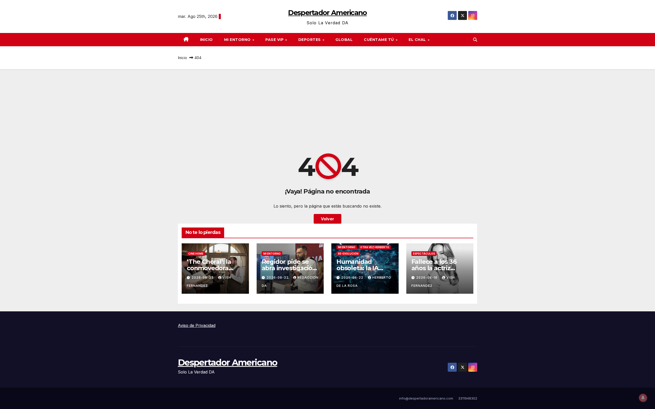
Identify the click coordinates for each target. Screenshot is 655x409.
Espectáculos (424, 253)
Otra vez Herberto (374, 247)
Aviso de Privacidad (196, 325)
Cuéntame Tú (379, 39)
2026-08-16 (427, 277)
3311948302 (467, 398)
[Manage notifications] (643, 398)
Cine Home (195, 253)
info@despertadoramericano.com (426, 398)
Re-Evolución (348, 253)
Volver (327, 218)
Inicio (206, 39)
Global (344, 39)
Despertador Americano (327, 12)
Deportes (310, 39)
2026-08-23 (203, 277)
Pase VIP (275, 39)
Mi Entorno (238, 39)
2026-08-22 (278, 277)
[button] (475, 39)
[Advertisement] (327, 107)
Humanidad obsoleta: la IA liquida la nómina (362, 268)
